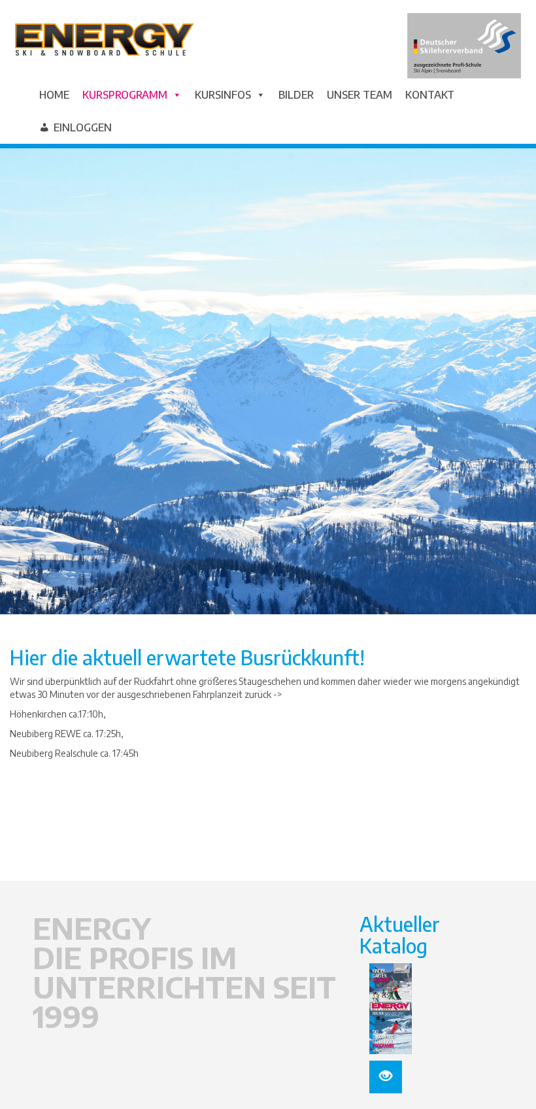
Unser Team (359, 94)
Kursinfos (223, 94)
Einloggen (83, 127)
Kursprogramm (124, 94)
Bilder (296, 94)
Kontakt (429, 94)
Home (54, 94)
